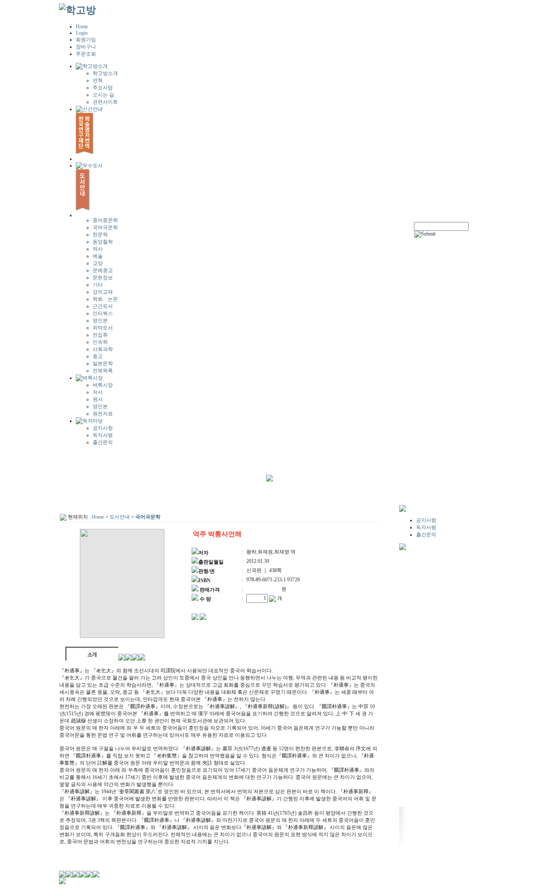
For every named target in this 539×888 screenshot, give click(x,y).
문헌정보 (103, 278)
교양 (98, 263)
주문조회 (86, 54)
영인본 (100, 321)
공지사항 (103, 428)
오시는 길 (103, 95)
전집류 (100, 335)
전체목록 (103, 371)
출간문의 (103, 442)
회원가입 (86, 40)
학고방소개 (105, 73)
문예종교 (103, 270)
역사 (98, 249)
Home (82, 26)
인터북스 (103, 313)
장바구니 (86, 47)
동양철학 (103, 242)
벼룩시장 (103, 385)
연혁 (98, 80)
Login (82, 33)
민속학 (100, 342)
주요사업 (103, 88)
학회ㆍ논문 (105, 299)
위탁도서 (103, 328)
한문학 (100, 235)
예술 (98, 256)
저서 (98, 392)
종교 (98, 356)
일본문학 (103, 363)
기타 (98, 285)
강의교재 (103, 292)
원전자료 (103, 414)
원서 (98, 399)
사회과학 (103, 349)
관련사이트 (105, 102)
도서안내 (119, 517)
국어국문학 (105, 227)
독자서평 (103, 435)
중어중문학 (105, 220)
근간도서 (103, 306)
